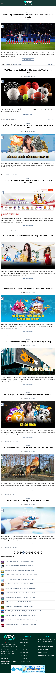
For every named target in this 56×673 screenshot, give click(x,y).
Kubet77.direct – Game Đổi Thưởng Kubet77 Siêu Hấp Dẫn (19, 561)
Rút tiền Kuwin (16, 547)
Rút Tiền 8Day (23, 658)
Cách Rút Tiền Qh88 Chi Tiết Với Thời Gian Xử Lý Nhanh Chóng (21, 620)
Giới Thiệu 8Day (24, 639)
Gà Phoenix (15, 494)
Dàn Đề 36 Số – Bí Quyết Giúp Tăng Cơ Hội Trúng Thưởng (19, 570)
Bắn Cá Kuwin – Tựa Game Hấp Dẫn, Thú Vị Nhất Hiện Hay (28, 289)
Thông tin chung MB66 (17, 230)
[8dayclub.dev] (28, 3)
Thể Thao (28, 12)
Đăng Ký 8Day (23, 649)
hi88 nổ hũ (51, 655)
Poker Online (15, 282)
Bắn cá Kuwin (16, 335)
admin (35, 9)
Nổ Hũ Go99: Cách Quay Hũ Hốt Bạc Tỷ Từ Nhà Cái (18, 601)
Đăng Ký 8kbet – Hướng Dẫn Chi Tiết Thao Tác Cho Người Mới (20, 588)
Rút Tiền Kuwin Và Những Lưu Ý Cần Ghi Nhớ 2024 (28, 501)
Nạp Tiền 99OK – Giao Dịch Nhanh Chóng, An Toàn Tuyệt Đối (20, 592)
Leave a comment (51, 64)
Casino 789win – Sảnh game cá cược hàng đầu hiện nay (19, 606)
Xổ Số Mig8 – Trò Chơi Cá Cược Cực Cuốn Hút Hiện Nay (28, 395)
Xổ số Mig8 (15, 441)
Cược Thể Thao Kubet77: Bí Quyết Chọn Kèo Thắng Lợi (19, 565)
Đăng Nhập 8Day (24, 652)
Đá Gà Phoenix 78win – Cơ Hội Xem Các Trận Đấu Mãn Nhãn (28, 448)
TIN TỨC (28, 123)
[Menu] (2, 3)
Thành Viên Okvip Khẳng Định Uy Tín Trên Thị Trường (28, 342)
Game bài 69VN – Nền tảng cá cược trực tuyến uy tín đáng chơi (20, 624)
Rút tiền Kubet (16, 174)
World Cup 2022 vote (17, 64)
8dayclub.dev (46, 652)
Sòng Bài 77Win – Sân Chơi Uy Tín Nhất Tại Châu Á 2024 (19, 583)
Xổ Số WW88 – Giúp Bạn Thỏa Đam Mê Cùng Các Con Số (19, 579)
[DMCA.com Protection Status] (5, 661)
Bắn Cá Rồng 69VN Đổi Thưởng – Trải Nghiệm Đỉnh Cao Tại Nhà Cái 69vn (23, 610)
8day (6, 642)
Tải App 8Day (23, 645)
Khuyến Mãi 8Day (24, 642)
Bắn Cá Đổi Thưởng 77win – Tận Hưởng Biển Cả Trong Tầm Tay (21, 574)
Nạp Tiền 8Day (23, 655)
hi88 (7, 663)
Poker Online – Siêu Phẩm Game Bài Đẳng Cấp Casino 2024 (28, 236)
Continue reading (28, 59)
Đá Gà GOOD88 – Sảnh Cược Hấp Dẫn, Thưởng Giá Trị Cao (20, 615)
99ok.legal (44, 655)
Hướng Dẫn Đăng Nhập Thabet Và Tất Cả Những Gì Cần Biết (20, 597)
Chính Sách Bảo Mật (25, 661)
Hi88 (7, 658)
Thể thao (15, 119)
